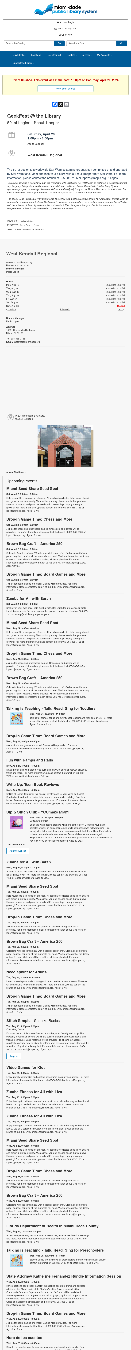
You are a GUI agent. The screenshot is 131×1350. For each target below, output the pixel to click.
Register (13, 1056)
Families (23, 221)
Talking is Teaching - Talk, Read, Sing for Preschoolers (55, 1250)
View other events (65, 88)
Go (59, 43)
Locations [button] (36, 54)
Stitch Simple (33, 1020)
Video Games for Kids (26, 1067)
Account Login (66, 22)
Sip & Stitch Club (37, 812)
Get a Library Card (67, 28)
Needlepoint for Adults (26, 971)
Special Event (25, 225)
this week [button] (65, 309)
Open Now (66, 34)
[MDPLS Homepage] (65, 9)
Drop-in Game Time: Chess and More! (40, 519)
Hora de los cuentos (24, 1337)
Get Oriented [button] (54, 54)
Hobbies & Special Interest (33, 229)
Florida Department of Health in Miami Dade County (52, 1225)
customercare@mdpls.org (19, 262)
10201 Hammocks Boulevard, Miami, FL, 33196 (30, 417)
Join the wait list (17, 850)
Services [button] (86, 54)
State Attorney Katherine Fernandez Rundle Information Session (63, 1276)
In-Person (35, 225)
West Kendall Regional (44, 155)
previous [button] (11, 309)
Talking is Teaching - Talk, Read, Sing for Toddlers (51, 708)
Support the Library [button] (23, 62)
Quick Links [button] (19, 54)
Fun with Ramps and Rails (29, 760)
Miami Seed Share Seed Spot (32, 488)
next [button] (120, 309)
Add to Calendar (35, 143)
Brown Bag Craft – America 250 (34, 543)
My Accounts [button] (104, 54)
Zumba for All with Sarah (28, 598)
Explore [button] (71, 54)
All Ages (30, 221)
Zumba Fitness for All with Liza (34, 1091)
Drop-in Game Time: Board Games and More (45, 574)
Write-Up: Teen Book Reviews (32, 784)
